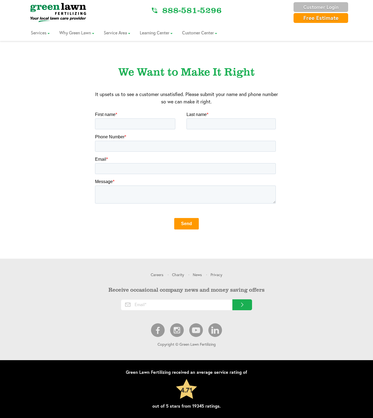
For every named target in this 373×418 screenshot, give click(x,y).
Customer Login (321, 7)
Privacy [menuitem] (216, 274)
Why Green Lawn (75, 32)
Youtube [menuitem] (196, 330)
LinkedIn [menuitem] (215, 330)
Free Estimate (321, 18)
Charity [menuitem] (178, 274)
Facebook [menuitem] (158, 330)
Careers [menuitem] (157, 274)
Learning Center (154, 32)
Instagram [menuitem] (177, 330)
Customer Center (198, 32)
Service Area (115, 32)
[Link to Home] (58, 12)
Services (38, 32)
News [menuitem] (197, 274)
